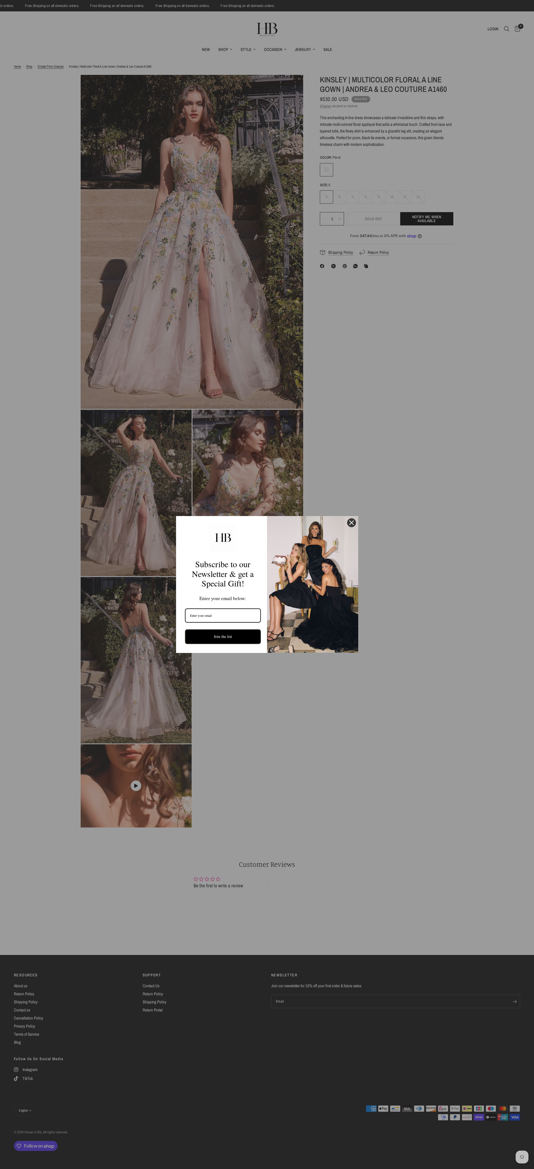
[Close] (351, 522)
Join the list (223, 636)
